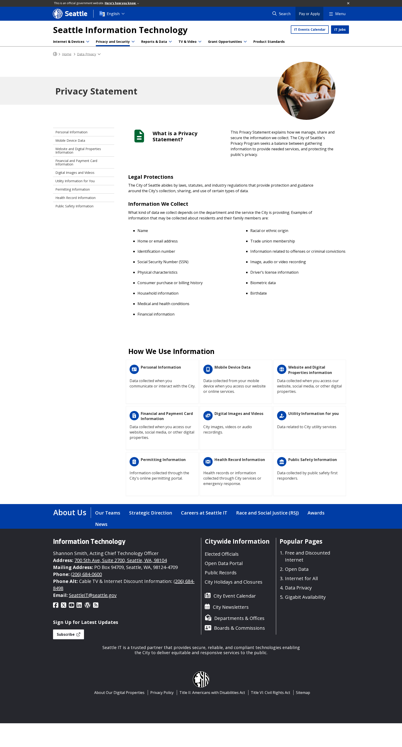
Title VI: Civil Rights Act (270, 692)
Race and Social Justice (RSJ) (267, 513)
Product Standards (269, 41)
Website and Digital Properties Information (78, 151)
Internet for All (301, 578)
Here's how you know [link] (120, 3)
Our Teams (107, 513)
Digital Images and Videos (74, 172)
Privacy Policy (162, 692)
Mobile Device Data (70, 140)
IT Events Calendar (309, 29)
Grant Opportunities (225, 41)
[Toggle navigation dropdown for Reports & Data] (170, 41)
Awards (316, 513)
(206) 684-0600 (86, 574)
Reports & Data (154, 41)
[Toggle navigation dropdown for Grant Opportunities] (245, 41)
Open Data (296, 569)
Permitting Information (72, 189)
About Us (69, 512)
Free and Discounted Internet (307, 556)
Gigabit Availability (305, 597)
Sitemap (303, 692)
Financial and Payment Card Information (76, 162)
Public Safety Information (74, 206)
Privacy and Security (113, 41)
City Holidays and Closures (233, 582)
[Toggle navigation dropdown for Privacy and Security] (133, 41)
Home (66, 54)
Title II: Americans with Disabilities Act (212, 692)
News (101, 524)
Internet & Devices (68, 41)
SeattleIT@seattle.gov (93, 595)
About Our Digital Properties (119, 692)
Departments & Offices (239, 618)
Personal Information (71, 132)
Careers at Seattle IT (204, 513)
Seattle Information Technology (120, 30)
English (113, 13)
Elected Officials (222, 554)
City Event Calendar (235, 596)
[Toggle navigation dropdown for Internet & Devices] (87, 41)
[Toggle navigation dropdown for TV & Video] (200, 41)
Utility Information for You (75, 181)
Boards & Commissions (239, 628)
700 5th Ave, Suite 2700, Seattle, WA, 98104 (120, 560)
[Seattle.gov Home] (55, 54)
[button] (348, 3)
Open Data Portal (224, 563)
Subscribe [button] (66, 634)
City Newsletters (231, 607)
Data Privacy (86, 54)
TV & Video (187, 41)
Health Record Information (75, 197)
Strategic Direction (150, 513)
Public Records (221, 572)
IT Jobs (340, 29)
